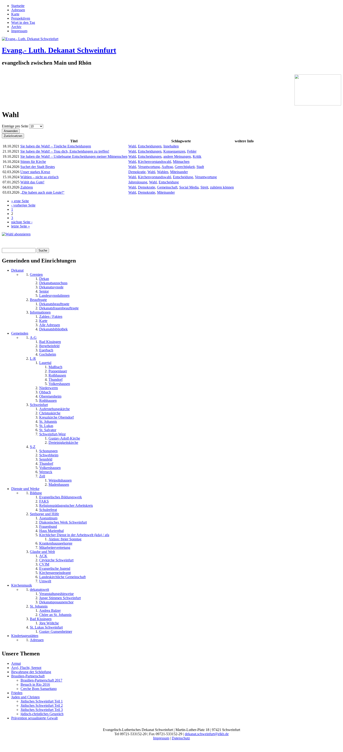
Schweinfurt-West (52, 434)
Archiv (16, 27)
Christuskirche (49, 413)
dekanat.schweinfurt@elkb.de (207, 734)
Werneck (45, 472)
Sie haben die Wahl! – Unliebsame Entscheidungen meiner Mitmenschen (73, 156)
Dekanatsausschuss (53, 283)
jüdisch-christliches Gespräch (42, 714)
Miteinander (179, 172)
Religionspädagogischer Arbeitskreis (66, 505)
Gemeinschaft (167, 187)
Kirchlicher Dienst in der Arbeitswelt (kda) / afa (74, 535)
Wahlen (162, 172)
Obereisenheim (50, 396)
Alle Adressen (49, 325)
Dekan (44, 279)
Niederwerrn (48, 388)
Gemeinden (19, 333)
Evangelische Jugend (54, 568)
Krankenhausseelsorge (55, 543)
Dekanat (17, 270)
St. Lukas (46, 426)
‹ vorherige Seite (23, 205)
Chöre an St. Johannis (55, 615)
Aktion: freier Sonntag (65, 539)
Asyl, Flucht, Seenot (26, 668)
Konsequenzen (174, 151)
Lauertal (45, 363)
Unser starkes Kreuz (35, 172)
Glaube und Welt (42, 552)
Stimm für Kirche (33, 162)
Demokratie (137, 172)
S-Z (32, 447)
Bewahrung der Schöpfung (31, 672)
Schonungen (48, 451)
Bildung (36, 493)
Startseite (17, 6)
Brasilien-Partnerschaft (28, 676)
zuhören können (222, 187)
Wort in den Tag (23, 22)
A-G (33, 337)
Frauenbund (48, 526)
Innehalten (171, 146)
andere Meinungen (177, 156)
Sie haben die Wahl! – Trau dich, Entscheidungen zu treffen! (64, 151)
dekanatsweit (39, 589)
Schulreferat (48, 510)
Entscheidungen (149, 146)
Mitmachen (181, 162)
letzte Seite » (20, 226)
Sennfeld (45, 459)
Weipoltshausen (60, 480)
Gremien (36, 274)
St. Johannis (48, 421)
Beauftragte (38, 300)
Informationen (40, 312)
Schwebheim (48, 455)
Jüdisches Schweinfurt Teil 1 (42, 701)
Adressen (18, 10)
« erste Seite (20, 201)
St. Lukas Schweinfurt (46, 627)
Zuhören (26, 187)
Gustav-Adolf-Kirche (64, 438)
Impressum (19, 31)
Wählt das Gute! (32, 182)
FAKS (44, 501)
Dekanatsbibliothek (53, 329)
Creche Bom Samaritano (39, 689)
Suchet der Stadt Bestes (37, 167)
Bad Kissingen (50, 342)
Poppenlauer (58, 371)
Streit (204, 187)
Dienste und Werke (25, 489)
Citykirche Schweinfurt (56, 560)
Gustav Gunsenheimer (55, 631)
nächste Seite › (21, 222)
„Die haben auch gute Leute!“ (42, 192)
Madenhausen (59, 484)
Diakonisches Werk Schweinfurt (63, 522)
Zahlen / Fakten (50, 316)
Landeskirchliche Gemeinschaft (62, 577)
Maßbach (55, 367)
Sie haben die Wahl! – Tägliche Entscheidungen (55, 146)
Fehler (191, 151)
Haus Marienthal (51, 531)
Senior (44, 291)
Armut (16, 663)
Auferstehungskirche (54, 409)
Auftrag (167, 167)
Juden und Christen (25, 697)
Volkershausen (59, 384)
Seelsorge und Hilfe (44, 514)
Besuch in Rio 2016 (35, 684)
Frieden (16, 693)
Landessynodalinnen (54, 295)
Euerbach (46, 350)
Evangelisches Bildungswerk (60, 497)
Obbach (45, 392)
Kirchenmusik (21, 585)
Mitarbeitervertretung (54, 547)
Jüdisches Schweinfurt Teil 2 (42, 705)
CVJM (44, 564)
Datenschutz (181, 738)
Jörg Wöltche (49, 623)
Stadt (200, 167)
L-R (33, 358)
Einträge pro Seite (15, 126)
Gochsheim (47, 354)
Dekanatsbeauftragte (54, 304)
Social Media (189, 187)
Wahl (132, 146)
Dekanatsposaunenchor (56, 602)
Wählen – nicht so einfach (39, 177)
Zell (42, 476)
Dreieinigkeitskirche (63, 442)
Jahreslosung (137, 182)
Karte (15, 14)
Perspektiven (20, 18)
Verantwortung (149, 167)
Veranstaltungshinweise (56, 594)
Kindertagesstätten (24, 636)
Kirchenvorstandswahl (154, 162)
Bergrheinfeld (49, 346)
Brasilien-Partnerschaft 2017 (41, 680)
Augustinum (48, 518)
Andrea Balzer (50, 610)
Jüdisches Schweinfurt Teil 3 (42, 710)
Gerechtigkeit (185, 167)
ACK (43, 556)
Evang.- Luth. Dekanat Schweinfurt (59, 50)
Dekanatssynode (51, 287)
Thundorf (56, 379)
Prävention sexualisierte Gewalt (34, 718)
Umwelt (45, 581)
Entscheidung (183, 177)
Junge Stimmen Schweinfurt (60, 598)
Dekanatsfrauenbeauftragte (59, 308)
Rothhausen (57, 375)
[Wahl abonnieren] (16, 234)
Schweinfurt (39, 405)
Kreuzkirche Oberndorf (56, 417)
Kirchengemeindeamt (55, 573)
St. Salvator (47, 430)
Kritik (197, 156)
